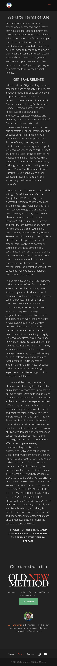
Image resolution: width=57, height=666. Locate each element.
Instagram (39, 654)
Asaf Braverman (15, 625)
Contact (30, 654)
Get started (28, 601)
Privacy (11, 654)
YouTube (45, 654)
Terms (20, 654)
